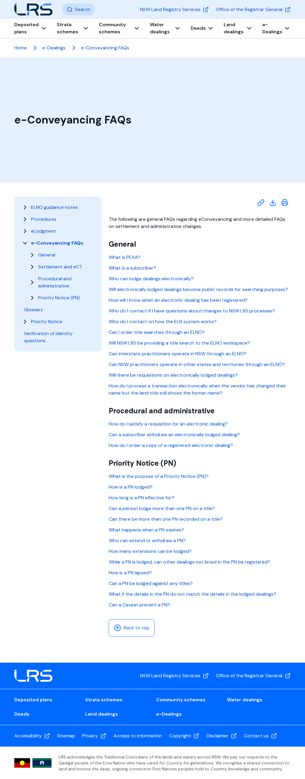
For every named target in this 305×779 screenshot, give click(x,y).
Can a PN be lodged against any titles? (151, 583)
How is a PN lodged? (130, 487)
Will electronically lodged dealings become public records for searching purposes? (198, 289)
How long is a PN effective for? (141, 498)
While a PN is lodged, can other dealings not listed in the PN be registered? (189, 562)
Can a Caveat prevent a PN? (139, 605)
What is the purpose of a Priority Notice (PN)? (158, 476)
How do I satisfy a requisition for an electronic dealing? (168, 424)
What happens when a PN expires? (146, 530)
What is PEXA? (124, 257)
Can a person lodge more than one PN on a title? (162, 508)
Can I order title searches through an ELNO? (157, 332)
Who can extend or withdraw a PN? (147, 540)
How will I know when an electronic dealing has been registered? (178, 300)
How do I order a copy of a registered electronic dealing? (171, 445)
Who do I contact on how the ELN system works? (163, 321)
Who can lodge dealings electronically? (151, 279)
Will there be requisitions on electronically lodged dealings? (173, 375)
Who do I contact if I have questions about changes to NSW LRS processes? (192, 311)
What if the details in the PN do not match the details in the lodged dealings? (192, 594)
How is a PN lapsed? (130, 573)
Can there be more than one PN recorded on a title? (165, 519)
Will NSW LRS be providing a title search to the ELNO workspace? (179, 343)
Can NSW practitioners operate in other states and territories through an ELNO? (197, 364)
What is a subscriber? (132, 268)
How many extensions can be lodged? (150, 551)
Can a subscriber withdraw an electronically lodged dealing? (174, 434)
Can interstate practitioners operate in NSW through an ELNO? (177, 354)
